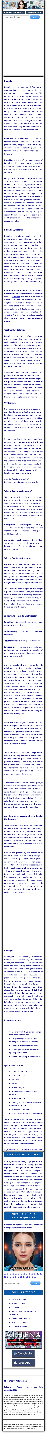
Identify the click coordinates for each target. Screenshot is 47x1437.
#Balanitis (13, 1149)
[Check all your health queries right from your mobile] (23, 1348)
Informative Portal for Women (13, 12)
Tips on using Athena (34, 12)
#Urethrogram (24, 1149)
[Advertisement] (23, 49)
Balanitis (26, 631)
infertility (17, 999)
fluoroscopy (28, 683)
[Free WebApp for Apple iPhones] (23, 1366)
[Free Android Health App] (23, 1357)
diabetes (16, 297)
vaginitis (8, 315)
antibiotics (14, 1128)
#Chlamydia (37, 1149)
